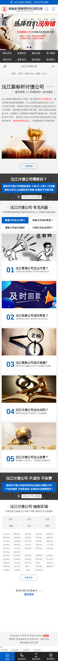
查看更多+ (29, 578)
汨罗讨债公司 (39, 549)
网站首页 (7, 53)
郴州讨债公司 (17, 534)
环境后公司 (50, 563)
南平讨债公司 (6, 556)
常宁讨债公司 (50, 545)
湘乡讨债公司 (6, 545)
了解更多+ (29, 166)
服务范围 (36, 53)
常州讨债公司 (4, 650)
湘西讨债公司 (17, 552)
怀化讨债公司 (28, 541)
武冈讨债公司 (50, 549)
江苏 (29, 519)
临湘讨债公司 (28, 549)
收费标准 (21, 53)
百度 (31, 642)
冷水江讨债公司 (17, 549)
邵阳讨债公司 (50, 538)
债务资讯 (21, 59)
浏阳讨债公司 (39, 541)
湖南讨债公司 (6, 567)
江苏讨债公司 (17, 563)
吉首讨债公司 (6, 549)
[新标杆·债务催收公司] (25, 9)
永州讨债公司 (6, 541)
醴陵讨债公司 (50, 541)
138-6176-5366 (32, 197)
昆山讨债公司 (50, 559)
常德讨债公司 (39, 538)
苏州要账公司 (17, 570)
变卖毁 (27, 566)
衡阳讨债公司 (6, 538)
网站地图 (24, 642)
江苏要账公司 (6, 570)
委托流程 (36, 59)
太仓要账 (27, 570)
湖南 (38, 73)
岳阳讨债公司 (28, 538)
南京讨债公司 (37, 650)
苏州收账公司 (17, 559)
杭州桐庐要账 (39, 556)
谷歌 (36, 642)
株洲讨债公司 (50, 534)
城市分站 (7, 59)
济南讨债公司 (26, 650)
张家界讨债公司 (17, 541)
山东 (29, 526)
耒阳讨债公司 (17, 545)
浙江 (11, 519)
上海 (47, 519)
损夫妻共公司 (39, 570)
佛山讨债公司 (15, 650)
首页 (20, 73)
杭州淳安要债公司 (17, 556)
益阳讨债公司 (28, 534)
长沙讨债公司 (6, 534)
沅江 (44, 73)
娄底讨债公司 (39, 534)
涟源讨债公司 (39, 545)
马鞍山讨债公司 (28, 556)
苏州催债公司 (6, 559)
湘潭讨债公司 (17, 538)
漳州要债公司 (50, 556)
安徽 (11, 526)
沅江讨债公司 (28, 545)
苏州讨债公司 (39, 559)
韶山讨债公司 (6, 552)
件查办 (38, 563)
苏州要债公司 (28, 559)
